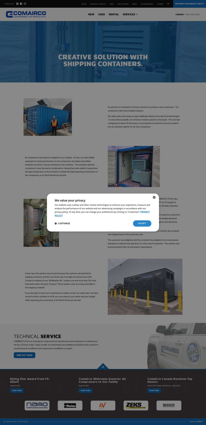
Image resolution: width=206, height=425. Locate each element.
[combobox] (154, 197)
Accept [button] (142, 223)
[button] (62, 223)
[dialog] (103, 212)
